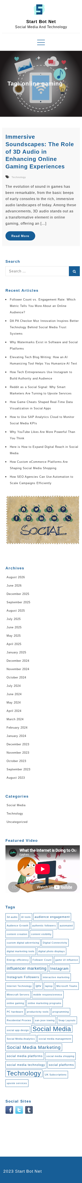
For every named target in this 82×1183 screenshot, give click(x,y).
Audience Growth (17, 925)
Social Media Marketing (34, 1047)
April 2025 (14, 644)
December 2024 (18, 660)
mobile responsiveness (47, 994)
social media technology (26, 1064)
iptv (38, 986)
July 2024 (14, 685)
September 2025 (18, 602)
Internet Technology (19, 986)
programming (60, 1011)
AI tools (26, 917)
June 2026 (14, 585)
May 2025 (14, 635)
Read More (20, 236)
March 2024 (15, 719)
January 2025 (16, 652)
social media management (55, 1038)
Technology (19, 177)
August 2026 (16, 577)
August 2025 (16, 610)
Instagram (59, 968)
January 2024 (16, 736)
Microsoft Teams (66, 986)
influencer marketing (27, 968)
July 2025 (14, 619)
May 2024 (14, 702)
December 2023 (18, 744)
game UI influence (66, 960)
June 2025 (14, 627)
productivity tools (38, 1011)
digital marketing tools (21, 951)
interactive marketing (56, 977)
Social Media (16, 805)
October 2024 (16, 677)
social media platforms (25, 1056)
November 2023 (18, 752)
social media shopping (60, 1056)
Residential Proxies (19, 1020)
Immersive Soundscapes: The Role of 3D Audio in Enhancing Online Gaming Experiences (39, 151)
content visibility (41, 934)
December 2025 (18, 594)
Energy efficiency (18, 960)
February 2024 (17, 727)
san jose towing (45, 1020)
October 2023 (16, 761)
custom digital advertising (23, 942)
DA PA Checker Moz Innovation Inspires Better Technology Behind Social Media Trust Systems (44, 327)
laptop (49, 986)
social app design (18, 1030)
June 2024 (14, 694)
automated (66, 925)
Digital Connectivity (55, 942)
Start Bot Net (41, 21)
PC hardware (15, 1011)
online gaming (15, 1003)
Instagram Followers (23, 977)
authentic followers (44, 925)
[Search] (74, 271)
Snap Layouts (67, 1020)
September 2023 (18, 769)
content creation (17, 934)
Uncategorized (17, 822)
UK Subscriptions (56, 1074)
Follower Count (42, 960)
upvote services (17, 1083)
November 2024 (18, 669)
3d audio (12, 917)
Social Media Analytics (21, 1038)
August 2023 (16, 777)
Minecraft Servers (18, 994)
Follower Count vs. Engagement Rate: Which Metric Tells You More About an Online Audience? (43, 306)
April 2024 (14, 711)
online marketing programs (44, 1003)
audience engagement (52, 917)
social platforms (61, 1064)
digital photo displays (51, 951)
